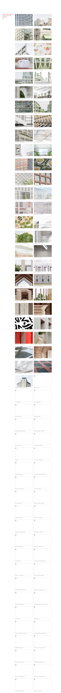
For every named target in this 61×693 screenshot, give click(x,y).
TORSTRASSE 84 (18, 272)
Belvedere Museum (19, 546)
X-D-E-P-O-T (17, 127)
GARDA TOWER (18, 84)
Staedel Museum (18, 474)
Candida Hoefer (18, 517)
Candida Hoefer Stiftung (21, 633)
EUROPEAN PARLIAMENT (39, 127)
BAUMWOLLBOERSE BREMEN (21, 387)
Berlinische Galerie (38, 98)
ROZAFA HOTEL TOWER (20, 142)
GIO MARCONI (18, 402)
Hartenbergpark (19, 156)
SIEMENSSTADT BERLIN (38, 214)
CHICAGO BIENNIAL (38, 315)
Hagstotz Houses (38, 344)
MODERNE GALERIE (19, 315)
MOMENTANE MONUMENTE (39, 662)
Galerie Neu (36, 387)
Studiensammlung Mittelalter (41, 604)
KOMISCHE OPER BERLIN (39, 228)
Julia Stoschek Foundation (40, 474)
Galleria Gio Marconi (20, 676)
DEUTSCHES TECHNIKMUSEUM (21, 185)
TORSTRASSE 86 (37, 416)
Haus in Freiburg (38, 691)
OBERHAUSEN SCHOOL (19, 228)
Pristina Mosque (38, 373)
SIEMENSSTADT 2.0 (19, 257)
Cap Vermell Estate (38, 532)
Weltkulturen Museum (39, 503)
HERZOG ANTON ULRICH (20, 344)
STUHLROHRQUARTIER (38, 185)
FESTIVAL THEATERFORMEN (39, 676)
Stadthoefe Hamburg (39, 286)
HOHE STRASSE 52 (37, 272)
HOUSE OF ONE (37, 243)
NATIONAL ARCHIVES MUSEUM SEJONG (42, 84)
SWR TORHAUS (18, 55)
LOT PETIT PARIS (37, 156)
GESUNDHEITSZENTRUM (39, 575)
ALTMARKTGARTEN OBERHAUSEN (21, 243)
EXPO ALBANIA (37, 142)
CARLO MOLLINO (18, 503)
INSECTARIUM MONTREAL (39, 55)
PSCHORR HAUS (18, 445)
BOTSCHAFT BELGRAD (38, 546)
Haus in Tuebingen (19, 575)
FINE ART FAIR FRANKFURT (39, 647)
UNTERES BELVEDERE (19, 604)
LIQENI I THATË (37, 113)
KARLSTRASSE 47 (37, 402)
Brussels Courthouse (20, 532)
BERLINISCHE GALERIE (19, 662)
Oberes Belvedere (19, 647)
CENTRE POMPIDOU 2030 (20, 113)
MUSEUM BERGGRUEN (38, 445)
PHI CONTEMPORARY (38, 26)
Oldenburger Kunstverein (40, 633)
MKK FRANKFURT (18, 416)
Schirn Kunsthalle (19, 691)
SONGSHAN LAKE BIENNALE (20, 26)
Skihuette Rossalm (38, 517)
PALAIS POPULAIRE (38, 257)
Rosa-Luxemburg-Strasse (21, 373)
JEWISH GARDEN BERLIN (20, 98)
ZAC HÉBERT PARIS (19, 214)
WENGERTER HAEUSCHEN (20, 286)
